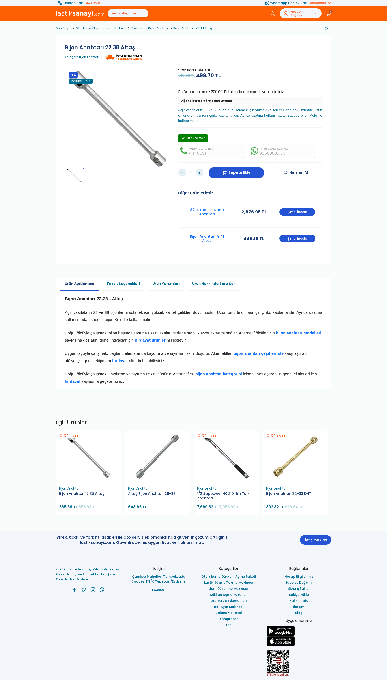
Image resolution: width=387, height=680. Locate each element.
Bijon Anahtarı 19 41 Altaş (207, 238)
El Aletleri (137, 28)
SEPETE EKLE (90, 479)
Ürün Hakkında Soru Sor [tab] (213, 283)
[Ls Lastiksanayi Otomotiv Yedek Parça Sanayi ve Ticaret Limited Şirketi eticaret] (299, 663)
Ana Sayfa (64, 28)
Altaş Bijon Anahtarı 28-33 (152, 493)
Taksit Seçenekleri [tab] (123, 283)
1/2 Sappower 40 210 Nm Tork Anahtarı (223, 496)
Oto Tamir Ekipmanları (92, 28)
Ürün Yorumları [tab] (166, 283)
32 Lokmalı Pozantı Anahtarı (207, 212)
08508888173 (320, 3)
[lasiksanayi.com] (74, 589)
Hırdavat (120, 28)
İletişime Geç (315, 540)
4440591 (93, 3)
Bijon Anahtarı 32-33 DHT (288, 493)
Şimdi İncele (297, 212)
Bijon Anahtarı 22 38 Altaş (192, 28)
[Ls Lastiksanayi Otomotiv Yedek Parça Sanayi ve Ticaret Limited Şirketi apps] (299, 641)
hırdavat (72, 381)
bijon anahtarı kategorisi (218, 374)
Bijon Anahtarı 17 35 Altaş (81, 493)
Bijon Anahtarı (159, 28)
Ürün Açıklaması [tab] (79, 283)
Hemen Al (299, 172)
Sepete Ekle (239, 172)
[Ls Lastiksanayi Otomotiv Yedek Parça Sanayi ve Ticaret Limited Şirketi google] (299, 631)
